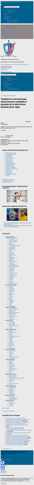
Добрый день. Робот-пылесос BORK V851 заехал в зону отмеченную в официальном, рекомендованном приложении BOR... (18, 437)
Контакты (6, 22)
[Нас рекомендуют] (17, 196)
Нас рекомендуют (12, 11)
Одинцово (12, 264)
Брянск (11, 287)
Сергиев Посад (13, 273)
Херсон (11, 401)
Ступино (11, 277)
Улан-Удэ (11, 379)
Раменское (12, 270)
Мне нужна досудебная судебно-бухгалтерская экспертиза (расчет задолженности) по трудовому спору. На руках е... (19, 429)
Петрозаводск (13, 316)
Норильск (11, 370)
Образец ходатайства (8, 180)
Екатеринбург (12, 350)
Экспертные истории (8, 411)
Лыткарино (12, 257)
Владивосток (12, 376)
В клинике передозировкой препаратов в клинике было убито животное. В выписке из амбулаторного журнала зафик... (18, 440)
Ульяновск (12, 345)
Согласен (3, 483)
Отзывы (6, 18)
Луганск (11, 405)
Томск (10, 372)
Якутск (11, 384)
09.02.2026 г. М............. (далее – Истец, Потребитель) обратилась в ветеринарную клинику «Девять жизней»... (17, 419)
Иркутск (11, 363)
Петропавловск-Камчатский (16, 378)
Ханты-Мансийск (13, 357)
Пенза (10, 338)
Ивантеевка (12, 248)
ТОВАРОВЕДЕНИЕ (11, 163)
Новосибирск (12, 369)
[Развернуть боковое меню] (1, 229)
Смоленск (11, 300)
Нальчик (11, 392)
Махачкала (12, 390)
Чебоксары (12, 348)
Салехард (11, 353)
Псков (10, 317)
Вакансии (9, 12)
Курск (10, 295)
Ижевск (11, 330)
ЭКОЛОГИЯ (9, 170)
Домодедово (13, 241)
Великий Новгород (14, 312)
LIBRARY (8, 175)
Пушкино (11, 269)
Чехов (10, 281)
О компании (7, 9)
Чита (10, 382)
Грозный (11, 388)
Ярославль (12, 306)
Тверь (10, 303)
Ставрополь (12, 393)
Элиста (11, 328)
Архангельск (12, 309)
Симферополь (13, 399)
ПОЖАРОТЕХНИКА (11, 167)
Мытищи (11, 260)
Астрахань (12, 321)
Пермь (10, 340)
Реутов (11, 271)
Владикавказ (12, 387)
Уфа (10, 346)
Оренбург (11, 337)
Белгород (12, 286)
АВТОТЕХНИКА (10, 158)
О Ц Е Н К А (8, 159)
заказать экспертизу (6, 72)
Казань (11, 333)
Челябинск (12, 358)
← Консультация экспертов (8, 95)
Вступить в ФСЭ (6, 448)
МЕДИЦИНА (9, 157)
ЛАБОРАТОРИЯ (10, 166)
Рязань (11, 299)
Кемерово (12, 365)
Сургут (11, 354)
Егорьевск (12, 244)
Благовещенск (13, 375)
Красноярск (12, 366)
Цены (5, 14)
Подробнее (27, 480)
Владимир (12, 288)
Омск (10, 371)
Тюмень (11, 355)
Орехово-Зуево (13, 265)
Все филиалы (6, 408)
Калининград (12, 313)
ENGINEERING (9, 155)
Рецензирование (7, 182)
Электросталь (13, 283)
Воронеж (11, 290)
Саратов (11, 344)
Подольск (12, 267)
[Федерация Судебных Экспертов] (9, 57)
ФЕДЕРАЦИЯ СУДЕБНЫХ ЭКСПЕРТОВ (11, 1)
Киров (10, 334)
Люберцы (11, 258)
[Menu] (1, 4)
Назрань (11, 391)
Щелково (11, 282)
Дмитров (11, 239)
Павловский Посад (14, 266)
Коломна (11, 252)
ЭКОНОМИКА (9, 160)
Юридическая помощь (8, 179)
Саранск (11, 342)
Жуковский (12, 247)
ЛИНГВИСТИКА (10, 164)
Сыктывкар (12, 319)
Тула (10, 304)
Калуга (11, 292)
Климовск (11, 249)
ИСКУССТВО (9, 171)
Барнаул (11, 362)
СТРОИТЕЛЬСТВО (11, 154)
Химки (10, 279)
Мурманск (11, 315)
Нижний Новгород (14, 336)
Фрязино (11, 278)
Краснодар (12, 324)
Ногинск (11, 262)
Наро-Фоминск (13, 261)
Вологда (11, 311)
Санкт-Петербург (13, 308)
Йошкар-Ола (12, 332)
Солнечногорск (13, 275)
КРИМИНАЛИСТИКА (11, 153)
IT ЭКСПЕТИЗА (9, 162)
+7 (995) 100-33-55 (6, 68)
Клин (10, 250)
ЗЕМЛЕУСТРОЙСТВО (11, 168)
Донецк (11, 404)
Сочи (10, 327)
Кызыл (11, 367)
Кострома (11, 294)
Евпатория (12, 396)
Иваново (11, 291)
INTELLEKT (8, 172)
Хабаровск (12, 380)
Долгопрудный (13, 240)
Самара (11, 341)
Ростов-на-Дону (13, 325)
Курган (10, 351)
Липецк (11, 296)
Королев (11, 253)
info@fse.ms (4, 69)
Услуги (6, 13)
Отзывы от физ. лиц (12, 21)
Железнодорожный (14, 245)
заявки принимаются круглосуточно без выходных (15, 64)
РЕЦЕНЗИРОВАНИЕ (11, 174)
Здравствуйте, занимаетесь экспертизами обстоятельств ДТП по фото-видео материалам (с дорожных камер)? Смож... (17, 423)
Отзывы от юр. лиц (12, 20)
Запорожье (12, 403)
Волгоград (12, 323)
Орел (10, 298)
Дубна (10, 243)
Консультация (8, 16)
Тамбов (11, 302)
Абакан (11, 361)
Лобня (10, 256)
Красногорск (12, 254)
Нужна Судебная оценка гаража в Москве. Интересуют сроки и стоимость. (17, 443)
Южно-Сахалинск (13, 383)
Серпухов (11, 274)
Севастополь (12, 397)
